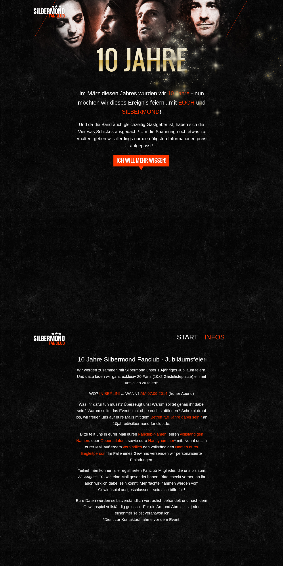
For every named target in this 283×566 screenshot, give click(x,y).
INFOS (141, 163)
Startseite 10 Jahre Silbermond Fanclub (73, 11)
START (187, 337)
